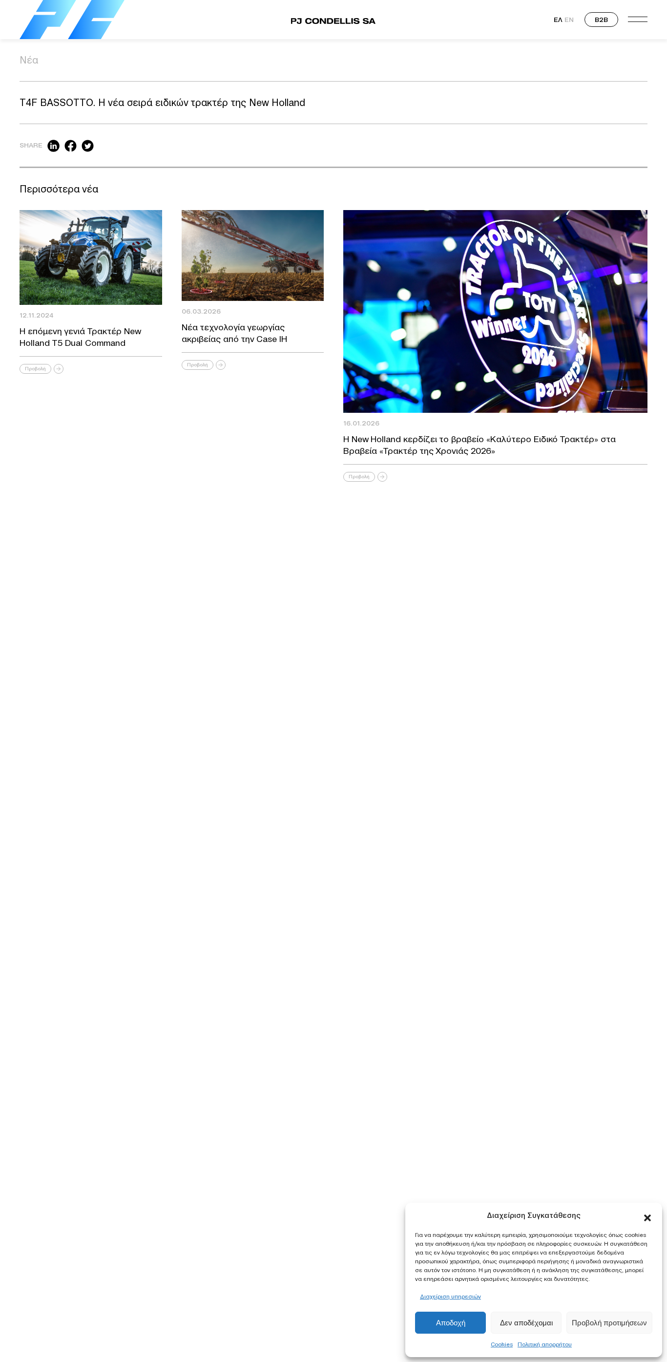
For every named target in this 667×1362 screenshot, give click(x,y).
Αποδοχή (450, 1323)
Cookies (502, 1344)
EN (569, 19)
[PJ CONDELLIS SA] (72, 19)
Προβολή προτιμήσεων (609, 1323)
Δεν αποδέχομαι (526, 1323)
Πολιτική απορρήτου (545, 1344)
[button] (647, 1215)
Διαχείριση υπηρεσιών (450, 1296)
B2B (601, 19)
